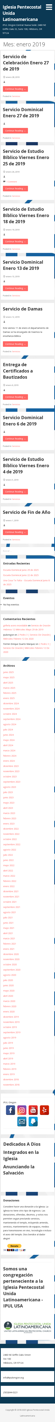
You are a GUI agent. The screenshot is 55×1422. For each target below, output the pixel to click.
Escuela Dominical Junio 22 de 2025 (20, 575)
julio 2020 (8, 980)
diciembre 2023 (11, 766)
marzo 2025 (9, 687)
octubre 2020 (10, 964)
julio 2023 (8, 792)
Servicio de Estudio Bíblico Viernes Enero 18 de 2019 (26, 215)
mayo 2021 (8, 928)
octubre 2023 (10, 776)
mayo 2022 (8, 865)
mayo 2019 (8, 1053)
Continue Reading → (15, 88)
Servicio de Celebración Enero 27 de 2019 (26, 62)
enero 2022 (9, 886)
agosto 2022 (9, 849)
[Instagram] (22, 1110)
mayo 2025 (8, 677)
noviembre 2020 (11, 959)
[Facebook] (10, 1110)
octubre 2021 (10, 901)
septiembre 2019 (11, 1032)
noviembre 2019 (11, 1022)
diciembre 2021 (11, 891)
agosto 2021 (9, 912)
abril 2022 (8, 870)
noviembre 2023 (11, 771)
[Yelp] (44, 1110)
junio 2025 (8, 672)
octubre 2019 (10, 1027)
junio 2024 (8, 734)
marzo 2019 (9, 1063)
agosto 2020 (9, 974)
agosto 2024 (9, 724)
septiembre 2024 (11, 719)
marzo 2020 (9, 1001)
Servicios (16, 96)
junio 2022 (8, 860)
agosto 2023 (9, 787)
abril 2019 (8, 1058)
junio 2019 (8, 1048)
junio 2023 (8, 797)
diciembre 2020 (11, 954)
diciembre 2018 (11, 1079)
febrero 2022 (9, 881)
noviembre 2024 (11, 708)
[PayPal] (33, 1121)
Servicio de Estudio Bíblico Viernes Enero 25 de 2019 (26, 157)
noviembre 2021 (11, 896)
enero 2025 (9, 698)
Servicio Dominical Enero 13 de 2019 (23, 265)
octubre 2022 (10, 839)
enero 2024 (9, 760)
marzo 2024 (9, 750)
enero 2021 (9, 948)
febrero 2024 (9, 755)
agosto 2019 (9, 1037)
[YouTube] (33, 1110)
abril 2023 (8, 807)
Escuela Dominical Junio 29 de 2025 (20, 569)
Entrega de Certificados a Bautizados (18, 370)
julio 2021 (8, 917)
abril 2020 (8, 995)
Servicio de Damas (22, 309)
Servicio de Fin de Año (26, 512)
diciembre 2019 (11, 1016)
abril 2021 (8, 933)
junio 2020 (8, 985)
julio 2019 (8, 1042)
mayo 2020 (8, 990)
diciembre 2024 (11, 703)
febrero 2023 (9, 818)
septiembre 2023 (11, 781)
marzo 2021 (9, 938)
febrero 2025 (9, 692)
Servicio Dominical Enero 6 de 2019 (23, 420)
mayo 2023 (8, 802)
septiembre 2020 (11, 969)
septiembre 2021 (11, 907)
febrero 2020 (9, 1006)
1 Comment (11, 181)
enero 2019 (9, 1074)
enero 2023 (9, 823)
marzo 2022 (9, 875)
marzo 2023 (9, 813)
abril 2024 (8, 745)
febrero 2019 (9, 1069)
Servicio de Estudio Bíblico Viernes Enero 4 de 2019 (26, 465)
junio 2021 (8, 922)
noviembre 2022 (11, 833)
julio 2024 (8, 729)
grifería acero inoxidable (15, 625)
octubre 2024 (10, 713)
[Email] (22, 1121)
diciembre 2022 (11, 828)
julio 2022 (8, 854)
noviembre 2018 (11, 1084)
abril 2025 (8, 682)
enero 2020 (9, 1011)
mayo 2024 (8, 740)
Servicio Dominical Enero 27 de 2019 (23, 112)
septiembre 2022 (11, 844)
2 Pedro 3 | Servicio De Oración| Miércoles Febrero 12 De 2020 (27, 648)
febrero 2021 (9, 943)
